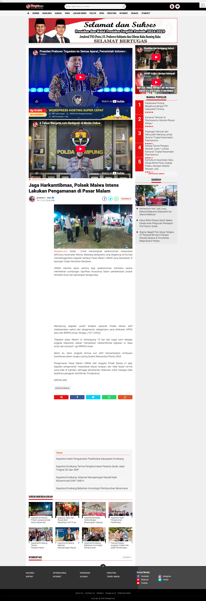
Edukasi (134, 13)
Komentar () (126, 199)
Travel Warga (113, 576)
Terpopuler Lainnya (156, 174)
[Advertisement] (40, 246)
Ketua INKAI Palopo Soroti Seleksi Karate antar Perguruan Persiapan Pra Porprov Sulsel (156, 223)
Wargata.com (60, 251)
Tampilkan (126, 557)
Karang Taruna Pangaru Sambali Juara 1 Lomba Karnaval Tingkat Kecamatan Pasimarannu (159, 150)
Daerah (58, 13)
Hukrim (35, 13)
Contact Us (90, 593)
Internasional (60, 573)
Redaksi (100, 593)
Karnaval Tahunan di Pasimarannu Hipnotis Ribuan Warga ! (160, 120)
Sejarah (84, 576)
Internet (124, 13)
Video (67, 13)
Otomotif (146, 13)
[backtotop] (103, 567)
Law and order (79, 13)
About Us (79, 593)
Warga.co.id (110, 593)
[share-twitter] (110, 198)
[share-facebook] (104, 198)
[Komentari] (125, 397)
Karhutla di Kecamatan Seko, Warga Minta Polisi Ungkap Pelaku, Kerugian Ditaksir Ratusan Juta (159, 164)
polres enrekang (39, 179)
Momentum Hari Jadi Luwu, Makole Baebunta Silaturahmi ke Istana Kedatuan (155, 211)
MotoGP (29, 576)
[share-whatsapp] (116, 198)
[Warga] (172, 6)
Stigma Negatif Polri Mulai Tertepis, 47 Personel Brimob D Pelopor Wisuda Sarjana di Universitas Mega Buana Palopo (156, 236)
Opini (101, 13)
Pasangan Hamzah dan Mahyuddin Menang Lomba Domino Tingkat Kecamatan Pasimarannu (159, 136)
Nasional (30, 573)
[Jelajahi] (202, 5)
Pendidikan (85, 573)
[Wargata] (177, 6)
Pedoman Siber (124, 593)
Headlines (47, 13)
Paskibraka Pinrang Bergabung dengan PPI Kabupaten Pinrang (156, 106)
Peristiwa (111, 13)
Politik (93, 13)
